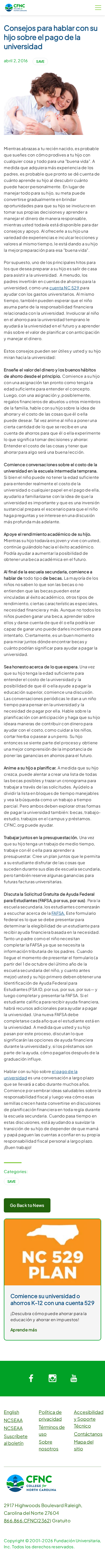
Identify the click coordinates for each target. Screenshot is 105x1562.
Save (40, 61)
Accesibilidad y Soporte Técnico (88, 1419)
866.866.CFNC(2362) (27, 1520)
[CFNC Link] (16, 7)
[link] (52, 1251)
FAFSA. (58, 913)
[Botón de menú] (98, 7)
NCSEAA (13, 1420)
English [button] (11, 1412)
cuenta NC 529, (65, 287)
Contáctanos (88, 1434)
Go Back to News (27, 1205)
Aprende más (23, 1329)
